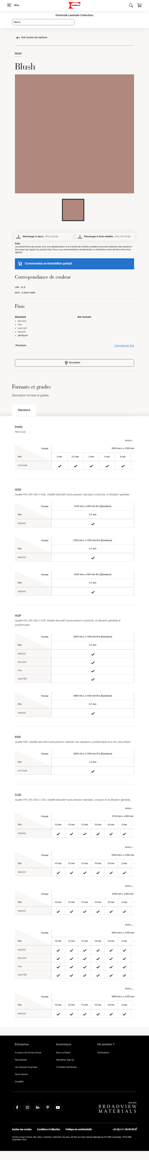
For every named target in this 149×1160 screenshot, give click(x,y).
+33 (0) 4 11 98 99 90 (123, 1129)
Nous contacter (63, 1052)
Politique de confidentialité (79, 1129)
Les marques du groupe (26, 1067)
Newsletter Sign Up (65, 1059)
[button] (139, 5)
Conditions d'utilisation (48, 1129)
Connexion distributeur (66, 1067)
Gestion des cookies (22, 1129)
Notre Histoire (21, 1074)
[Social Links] (17, 1107)
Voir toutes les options (34, 37)
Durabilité (19, 1081)
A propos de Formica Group (28, 1052)
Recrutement (21, 1059)
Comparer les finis (124, 345)
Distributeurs (103, 1052)
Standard (24, 410)
